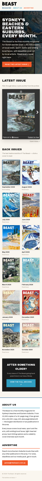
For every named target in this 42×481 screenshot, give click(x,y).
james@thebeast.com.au (15, 463)
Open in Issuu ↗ (35, 141)
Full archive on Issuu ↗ (9, 477)
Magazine (6, 8)
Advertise (29, 8)
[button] (11, 175)
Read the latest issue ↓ (17, 64)
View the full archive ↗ (21, 383)
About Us (17, 8)
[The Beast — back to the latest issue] (9, 4)
